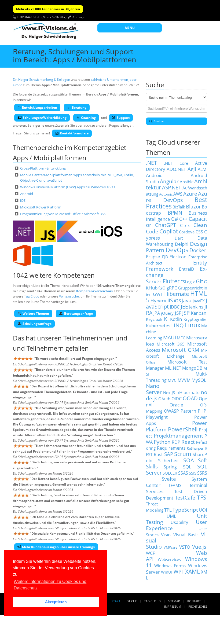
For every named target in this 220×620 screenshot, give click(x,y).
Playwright (157, 417)
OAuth (164, 398)
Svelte (169, 478)
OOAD (190, 398)
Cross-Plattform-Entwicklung (43, 168)
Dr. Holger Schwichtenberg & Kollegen (41, 79)
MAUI (169, 337)
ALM (202, 169)
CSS (199, 232)
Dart (179, 238)
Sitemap (174, 601)
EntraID (186, 269)
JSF (178, 313)
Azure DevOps (176, 197)
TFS (201, 497)
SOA (188, 460)
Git (199, 281)
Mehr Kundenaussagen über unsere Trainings (58, 547)
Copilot (168, 231)
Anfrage (78, 17)
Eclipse (153, 256)
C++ (183, 219)
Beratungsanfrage (78, 313)
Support (123, 117)
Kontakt (194, 601)
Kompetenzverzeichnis (94, 291)
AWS (177, 194)
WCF (150, 553)
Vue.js (199, 546)
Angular (169, 181)
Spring (170, 467)
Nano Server (154, 389)
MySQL (199, 380)
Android (26, 193)
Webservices (169, 559)
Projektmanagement (178, 435)
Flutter (171, 281)
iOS (22, 200)
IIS (170, 300)
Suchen (160, 121)
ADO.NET (176, 169)
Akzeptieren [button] (56, 602)
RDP (176, 442)
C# (174, 218)
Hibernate (176, 294)
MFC (181, 337)
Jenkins (196, 307)
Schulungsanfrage (37, 323)
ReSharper (195, 448)
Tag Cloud (31, 296)
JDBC (174, 307)
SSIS (192, 473)
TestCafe (185, 497)
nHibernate (188, 392)
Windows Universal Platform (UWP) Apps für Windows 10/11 (67, 187)
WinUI (166, 572)
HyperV (158, 300)
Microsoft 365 (171, 344)
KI (166, 318)
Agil (192, 169)
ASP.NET (171, 187)
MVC (172, 380)
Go (162, 287)
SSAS (183, 473)
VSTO (184, 547)
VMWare (170, 547)
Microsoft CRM (180, 349)
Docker (197, 250)
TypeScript (185, 509)
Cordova (187, 231)
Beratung (79, 107)
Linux (192, 325)
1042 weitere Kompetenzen (54, 275)
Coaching (88, 117)
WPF (179, 571)
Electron (178, 257)
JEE (184, 306)
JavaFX (199, 300)
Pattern (188, 411)
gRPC (172, 288)
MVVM (184, 380)
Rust (158, 454)
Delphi (181, 244)
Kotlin (176, 319)
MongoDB (192, 368)
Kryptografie (195, 319)
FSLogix (188, 281)
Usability (179, 522)
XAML (192, 571)
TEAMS (174, 485)
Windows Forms (170, 565)
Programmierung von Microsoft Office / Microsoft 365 (62, 213)
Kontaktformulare (74, 133)
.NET (151, 162)
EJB (165, 256)
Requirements (171, 448)
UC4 (203, 510)
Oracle (176, 404)
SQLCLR (170, 473)
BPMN (175, 212)
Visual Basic (186, 535)
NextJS (169, 392)
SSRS (202, 473)
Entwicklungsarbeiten (39, 107)
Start (116, 601)
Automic (166, 194)
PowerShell (182, 429)
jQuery (167, 313)
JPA (156, 313)
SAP (168, 454)
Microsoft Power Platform (40, 207)
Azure (190, 193)
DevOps (177, 250)
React (188, 441)
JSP (186, 312)
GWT (158, 294)
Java (187, 300)
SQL (187, 466)
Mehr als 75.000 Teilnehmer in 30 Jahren (48, 9)
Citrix (185, 225)
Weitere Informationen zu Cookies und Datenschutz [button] (50, 584)
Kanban (198, 313)
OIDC (176, 399)
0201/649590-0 (28, 17)
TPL (168, 510)
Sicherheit (168, 460)
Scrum (182, 454)
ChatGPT (165, 225)
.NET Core (176, 163)
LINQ (177, 325)
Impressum (172, 606)
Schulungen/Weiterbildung (45, 117)
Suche (132, 601)
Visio (166, 534)
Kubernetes (158, 325)
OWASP (171, 411)
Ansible (186, 181)
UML (171, 516)
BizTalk (179, 207)
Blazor (193, 206)
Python (162, 441)
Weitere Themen (36, 313)
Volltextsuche (69, 296)
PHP (202, 411)
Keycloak (154, 319)
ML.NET (173, 368)
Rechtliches (197, 606)
